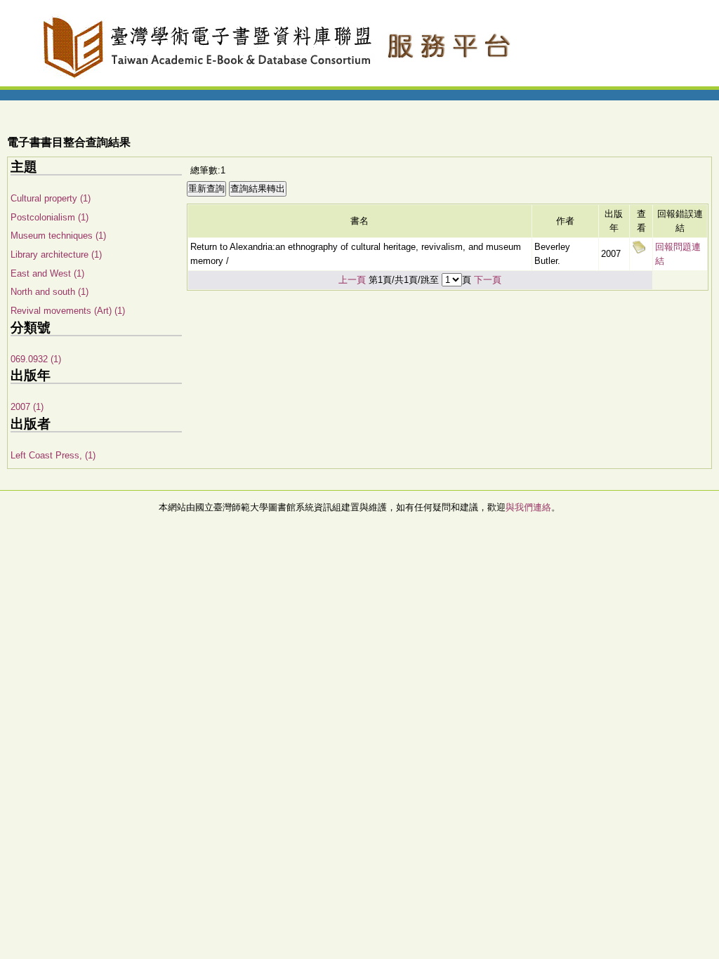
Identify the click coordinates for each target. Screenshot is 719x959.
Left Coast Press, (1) (53, 455)
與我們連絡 (528, 507)
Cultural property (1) (51, 198)
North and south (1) (49, 291)
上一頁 (352, 280)
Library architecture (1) (56, 254)
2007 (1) (27, 407)
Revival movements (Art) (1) (68, 310)
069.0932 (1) (36, 359)
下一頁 (487, 280)
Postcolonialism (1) (49, 217)
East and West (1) (47, 273)
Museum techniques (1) (58, 235)
